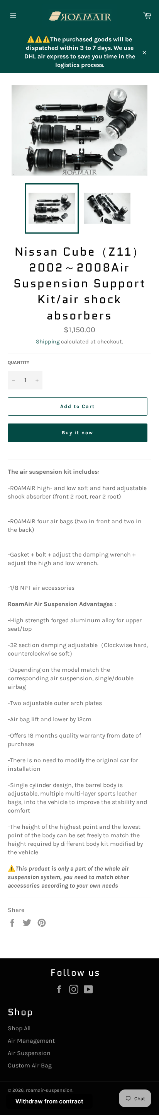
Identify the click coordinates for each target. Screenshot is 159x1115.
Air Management (31, 1040)
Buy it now (78, 432)
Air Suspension (29, 1053)
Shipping (47, 341)
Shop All (19, 1028)
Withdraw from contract (49, 1101)
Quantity (18, 362)
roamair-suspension (49, 1090)
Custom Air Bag (30, 1065)
